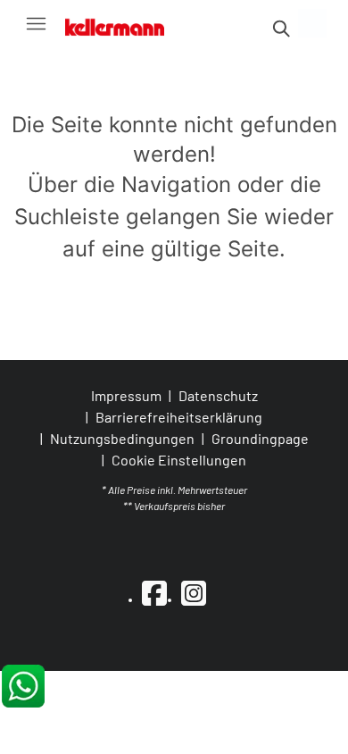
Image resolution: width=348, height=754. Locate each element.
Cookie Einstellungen (179, 460)
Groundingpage (260, 438)
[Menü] (35, 23)
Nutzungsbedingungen (122, 438)
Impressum (126, 395)
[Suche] (280, 28)
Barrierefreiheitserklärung (178, 416)
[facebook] (154, 592)
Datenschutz (218, 395)
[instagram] (193, 592)
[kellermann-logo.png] (123, 23)
